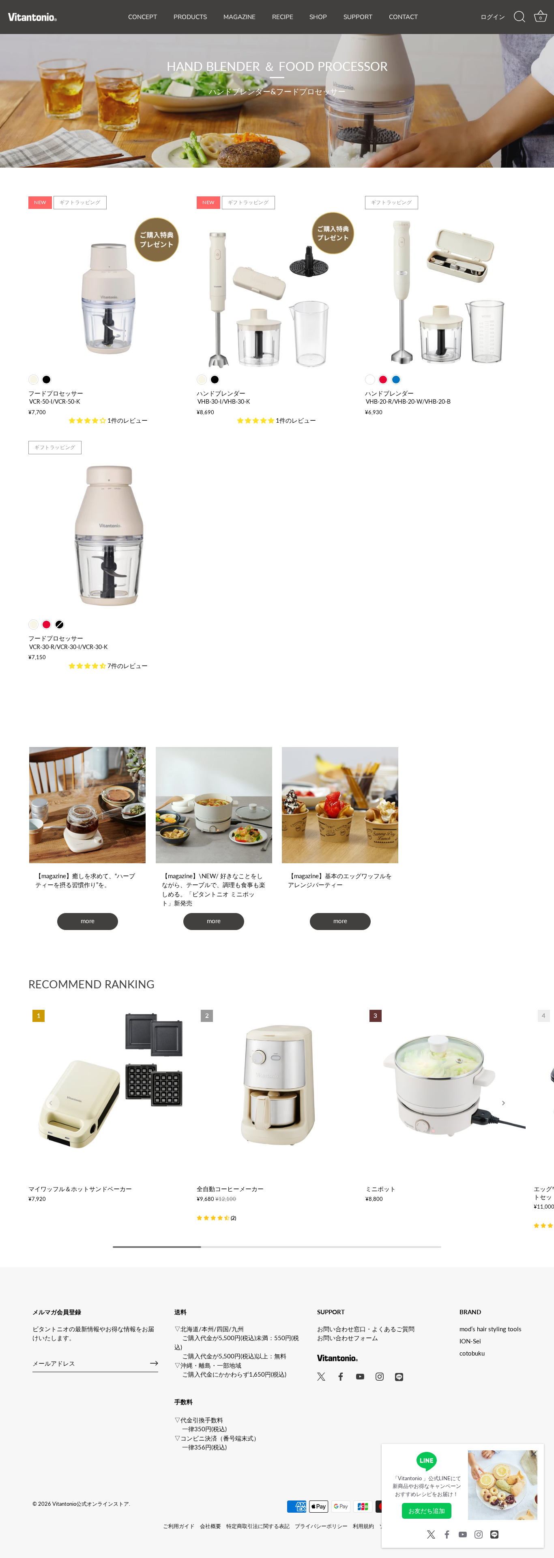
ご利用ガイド (179, 1526)
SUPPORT (358, 17)
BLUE (396, 379)
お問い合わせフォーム (347, 1337)
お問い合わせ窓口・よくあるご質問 (365, 1328)
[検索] (519, 17)
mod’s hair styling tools (491, 1328)
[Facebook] (447, 1533)
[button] (216, 1217)
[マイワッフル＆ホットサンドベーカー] (108, 1086)
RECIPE (282, 17)
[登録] (154, 1363)
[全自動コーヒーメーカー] (277, 1086)
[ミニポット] (445, 1086)
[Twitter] (431, 1533)
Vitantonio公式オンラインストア (90, 1504)
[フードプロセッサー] (108, 290)
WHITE (370, 379)
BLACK (46, 379)
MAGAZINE (239, 17)
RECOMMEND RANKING (91, 984)
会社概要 (210, 1526)
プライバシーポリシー (321, 1526)
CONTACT (403, 17)
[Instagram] (479, 1533)
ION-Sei (470, 1341)
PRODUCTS (190, 17)
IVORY (33, 379)
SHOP (318, 17)
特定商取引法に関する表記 (258, 1526)
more (87, 920)
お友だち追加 (426, 1510)
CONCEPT (142, 17)
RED (383, 379)
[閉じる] (534, 1454)
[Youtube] (463, 1533)
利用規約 (363, 1526)
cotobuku (472, 1353)
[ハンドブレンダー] (277, 290)
